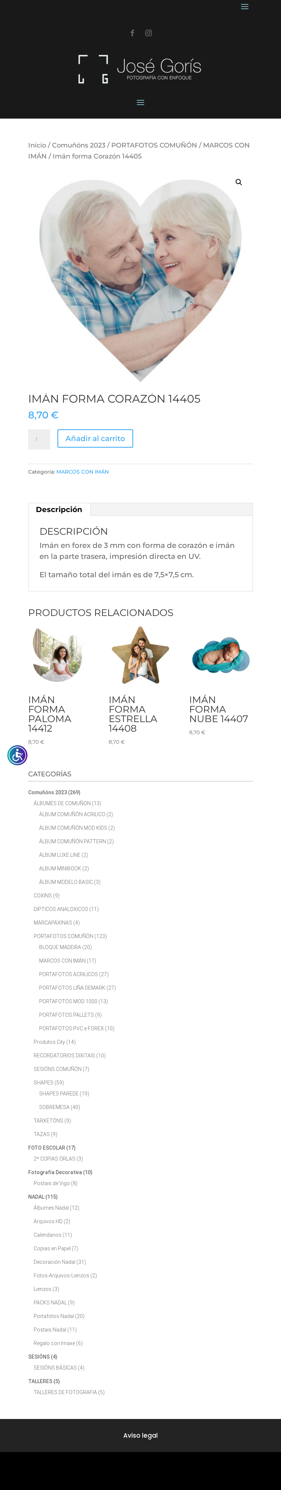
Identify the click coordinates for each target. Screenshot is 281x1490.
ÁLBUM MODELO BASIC (66, 882)
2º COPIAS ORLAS (54, 1159)
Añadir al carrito (95, 438)
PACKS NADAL (50, 1303)
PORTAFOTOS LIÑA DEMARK (72, 988)
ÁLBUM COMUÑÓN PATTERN (72, 841)
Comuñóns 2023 (78, 145)
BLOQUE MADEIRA (60, 947)
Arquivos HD (48, 1221)
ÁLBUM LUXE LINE (59, 855)
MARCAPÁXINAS (53, 923)
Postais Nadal (50, 1330)
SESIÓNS (39, 1357)
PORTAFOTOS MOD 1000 (68, 1001)
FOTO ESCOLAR (46, 1148)
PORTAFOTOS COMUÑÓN (154, 145)
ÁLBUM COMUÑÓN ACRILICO (72, 814)
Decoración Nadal (54, 1262)
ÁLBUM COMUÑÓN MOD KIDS (73, 828)
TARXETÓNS (48, 1121)
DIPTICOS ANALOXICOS (61, 909)
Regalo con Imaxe (54, 1343)
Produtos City (49, 1042)
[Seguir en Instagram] (148, 33)
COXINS (43, 896)
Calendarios (47, 1235)
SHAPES (43, 1083)
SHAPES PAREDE (59, 1094)
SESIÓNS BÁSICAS (55, 1368)
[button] (239, 182)
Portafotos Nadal (54, 1316)
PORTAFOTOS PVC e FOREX (71, 1028)
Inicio (37, 145)
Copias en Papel (52, 1248)
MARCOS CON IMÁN (82, 471)
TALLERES (40, 1381)
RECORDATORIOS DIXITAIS (64, 1055)
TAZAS (42, 1134)
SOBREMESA (54, 1107)
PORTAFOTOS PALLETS (66, 1015)
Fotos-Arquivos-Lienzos (61, 1275)
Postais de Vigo (52, 1183)
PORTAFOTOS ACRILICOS (68, 974)
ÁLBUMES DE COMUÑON (62, 803)
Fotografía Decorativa (55, 1172)
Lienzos (43, 1289)
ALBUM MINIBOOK (60, 868)
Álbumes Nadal (51, 1208)
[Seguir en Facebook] (132, 33)
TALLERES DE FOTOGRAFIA (65, 1392)
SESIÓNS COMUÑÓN (58, 1069)
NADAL (36, 1197)
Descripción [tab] (59, 509)
